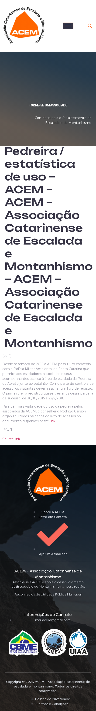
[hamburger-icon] (68, 26)
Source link (11, 439)
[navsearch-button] (89, 26)
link (52, 421)
